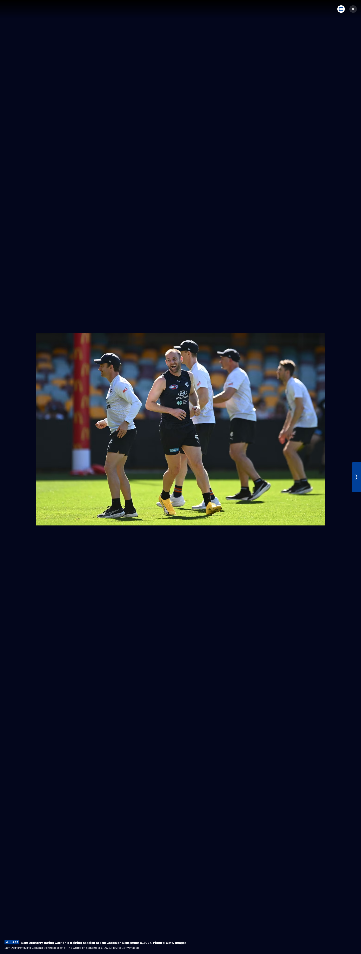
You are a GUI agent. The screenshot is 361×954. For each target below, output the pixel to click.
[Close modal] (353, 9)
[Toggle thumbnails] (341, 9)
